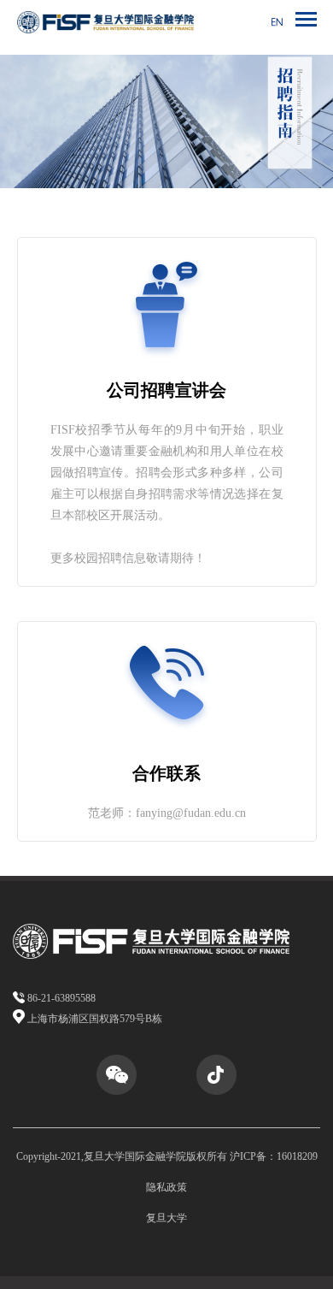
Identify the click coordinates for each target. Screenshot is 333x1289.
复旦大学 (166, 1218)
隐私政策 (166, 1187)
